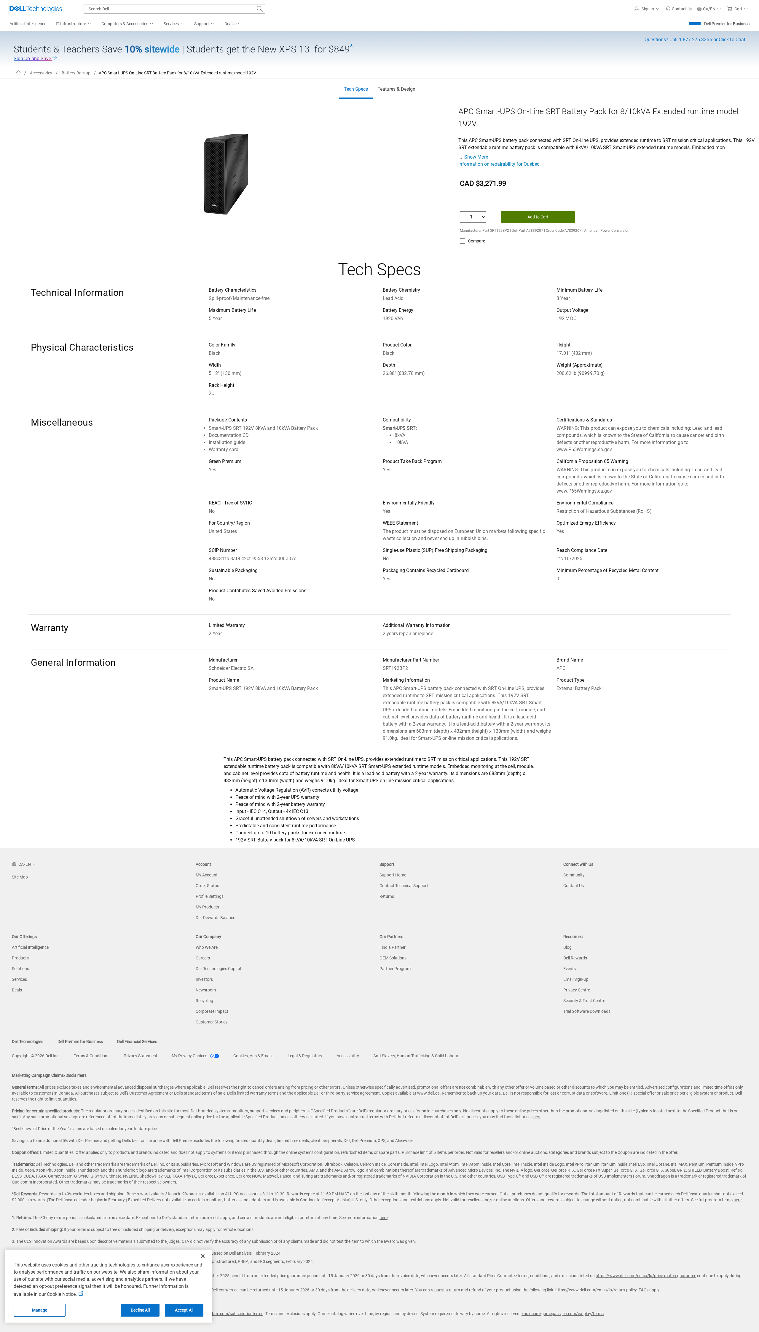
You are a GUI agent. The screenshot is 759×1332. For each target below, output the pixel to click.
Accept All (184, 1310)
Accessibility (348, 1055)
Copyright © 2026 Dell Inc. (36, 1055)
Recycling (204, 1000)
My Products (207, 907)
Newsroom (206, 990)
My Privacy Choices (190, 1055)
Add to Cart (537, 217)
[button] (648, 9)
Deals (17, 990)
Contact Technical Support (404, 885)
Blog (567, 947)
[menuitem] (74, 24)
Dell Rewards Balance (215, 917)
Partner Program (395, 968)
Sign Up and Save (33, 58)
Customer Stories (211, 1022)
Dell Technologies (27, 1041)
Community (574, 875)
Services (19, 979)
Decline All (140, 1310)
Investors (204, 979)
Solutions (20, 968)
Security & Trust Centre (584, 1000)
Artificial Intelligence (30, 947)
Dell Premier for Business (727, 23)
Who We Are (207, 947)
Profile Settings (210, 896)
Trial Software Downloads (586, 1011)
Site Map (20, 877)
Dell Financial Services (137, 1041)
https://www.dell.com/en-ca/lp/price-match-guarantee (646, 1275)
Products (20, 958)
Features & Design (396, 89)
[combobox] (174, 9)
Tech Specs (356, 89)
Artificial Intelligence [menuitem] (27, 23)
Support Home (393, 875)
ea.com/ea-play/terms (583, 1313)
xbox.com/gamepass (541, 1313)
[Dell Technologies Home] (36, 9)
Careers (203, 958)
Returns (387, 896)
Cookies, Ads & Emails (253, 1055)
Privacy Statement (140, 1055)
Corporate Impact (212, 1011)
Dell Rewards (575, 958)
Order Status (207, 885)
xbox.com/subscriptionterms (236, 1313)
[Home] (18, 72)
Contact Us (573, 885)
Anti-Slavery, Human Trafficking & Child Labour (415, 1055)
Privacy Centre (576, 990)
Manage (39, 1310)
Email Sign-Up (576, 979)
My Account (207, 875)
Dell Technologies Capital (218, 968)
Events (569, 968)
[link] (679, 9)
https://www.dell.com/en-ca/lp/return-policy (596, 1290)
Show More (476, 157)
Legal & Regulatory (305, 1055)
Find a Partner (393, 947)
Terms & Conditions (91, 1055)
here (537, 1116)
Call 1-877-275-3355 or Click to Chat (695, 39)
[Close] (202, 1256)
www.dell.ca (428, 1093)
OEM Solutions (393, 958)
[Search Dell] (259, 8)
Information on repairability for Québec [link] (498, 164)
